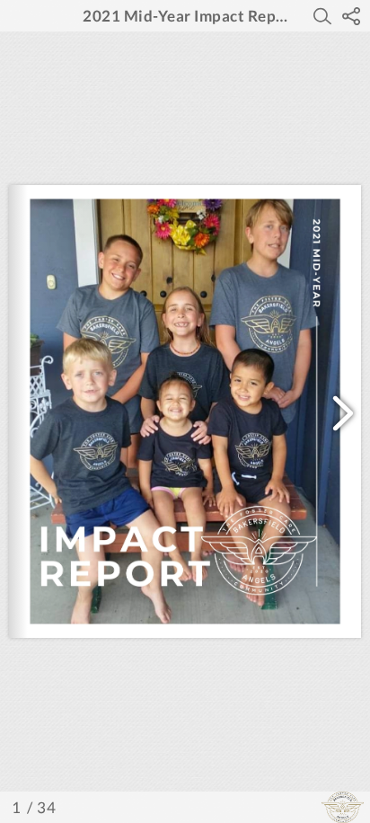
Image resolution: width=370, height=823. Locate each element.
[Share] (351, 16)
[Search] (322, 16)
